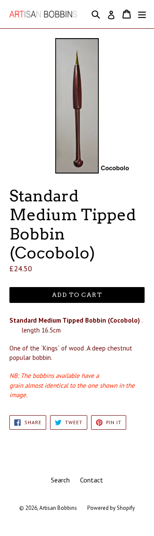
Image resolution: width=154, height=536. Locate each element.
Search (60, 480)
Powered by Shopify (111, 508)
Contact (91, 480)
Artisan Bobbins (58, 508)
